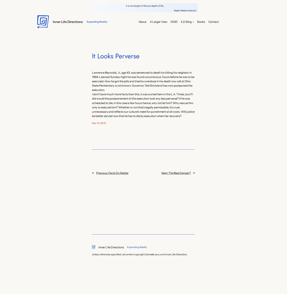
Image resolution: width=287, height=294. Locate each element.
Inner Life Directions (68, 22)
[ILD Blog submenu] (193, 22)
